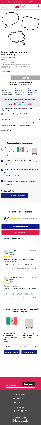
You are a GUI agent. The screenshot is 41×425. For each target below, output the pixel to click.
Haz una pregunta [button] (20, 232)
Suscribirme (28, 384)
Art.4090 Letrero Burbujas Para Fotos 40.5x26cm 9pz (18, 265)
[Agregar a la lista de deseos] (37, 12)
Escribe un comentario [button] (20, 227)
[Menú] (3, 6)
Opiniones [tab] (5, 238)
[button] (33, 269)
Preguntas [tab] (16, 238)
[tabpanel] (20, 30)
